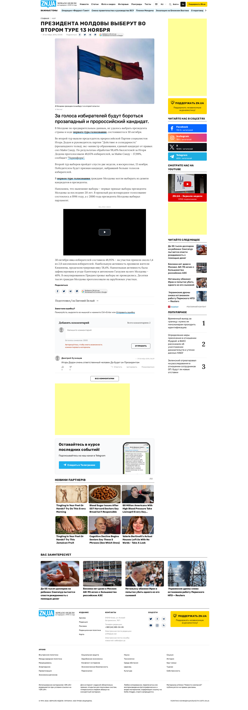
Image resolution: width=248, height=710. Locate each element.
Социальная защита (90, 655)
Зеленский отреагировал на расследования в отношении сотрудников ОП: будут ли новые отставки (182, 366)
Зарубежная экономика (92, 659)
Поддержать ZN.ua (197, 4)
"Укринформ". (76, 157)
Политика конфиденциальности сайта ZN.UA (190, 701)
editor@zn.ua (119, 640)
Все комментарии (104, 378)
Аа (183, 4)
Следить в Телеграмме (81, 465)
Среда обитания (131, 663)
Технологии (129, 659)
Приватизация (45, 671)
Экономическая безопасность (94, 667)
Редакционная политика (90, 630)
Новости (84, 4)
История (170, 659)
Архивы (82, 618)
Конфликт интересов (90, 663)
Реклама (83, 626)
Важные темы (49, 11)
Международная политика (50, 659)
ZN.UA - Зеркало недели (187, 196)
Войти (176, 4)
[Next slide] (205, 10)
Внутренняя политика (48, 655)
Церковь (127, 667)
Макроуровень (45, 663)
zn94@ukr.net (111, 634)
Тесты (148, 4)
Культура (128, 671)
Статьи (95, 4)
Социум (170, 655)
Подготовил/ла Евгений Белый (75, 300)
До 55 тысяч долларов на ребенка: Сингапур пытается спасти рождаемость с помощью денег (181, 252)
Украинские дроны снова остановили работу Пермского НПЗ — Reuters (181, 297)
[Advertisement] (92, 409)
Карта (81, 634)
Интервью (123, 4)
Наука (126, 655)
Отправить (141, 346)
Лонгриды (136, 4)
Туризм (170, 667)
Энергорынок (45, 667)
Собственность (173, 671)
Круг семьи (171, 663)
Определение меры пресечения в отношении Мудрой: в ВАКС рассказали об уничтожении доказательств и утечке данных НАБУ (182, 344)
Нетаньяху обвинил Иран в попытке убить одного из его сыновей (181, 282)
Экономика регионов (48, 675)
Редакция (83, 622)
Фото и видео (108, 4)
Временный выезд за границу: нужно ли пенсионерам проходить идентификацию (182, 323)
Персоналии (86, 671)
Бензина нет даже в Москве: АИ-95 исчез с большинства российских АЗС (181, 268)
